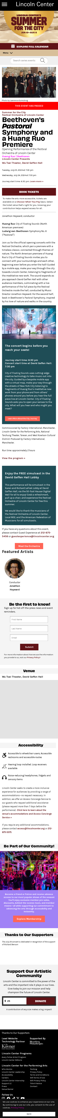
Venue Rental (7, 1089)
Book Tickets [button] (29, 191)
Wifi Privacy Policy (38, 1080)
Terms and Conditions (39, 1075)
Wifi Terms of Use (37, 1078)
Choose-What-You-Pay (28, 201)
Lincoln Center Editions (12, 1060)
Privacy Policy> (33, 657)
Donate (40, 1001)
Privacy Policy (36, 1072)
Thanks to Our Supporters (16, 1033)
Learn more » (36, 181)
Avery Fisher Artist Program (14, 1057)
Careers (5, 1078)
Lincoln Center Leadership (13, 1072)
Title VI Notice (36, 1083)
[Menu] (4, 4)
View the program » (13, 458)
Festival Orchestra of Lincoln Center (23, 114)
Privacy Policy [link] (17, 1107)
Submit (29, 647)
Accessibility (7, 1075)
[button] (29, 46)
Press (4, 1086)
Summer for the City (14, 112)
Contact (33, 1086)
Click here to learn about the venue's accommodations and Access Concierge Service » (27, 814)
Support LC (7, 1083)
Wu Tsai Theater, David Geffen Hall (22, 163)
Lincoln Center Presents (16, 158)
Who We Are (7, 1069)
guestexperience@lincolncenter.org (32, 536)
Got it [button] (29, 1114)
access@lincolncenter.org (31, 828)
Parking (33, 1069)
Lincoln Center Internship (13, 1080)
